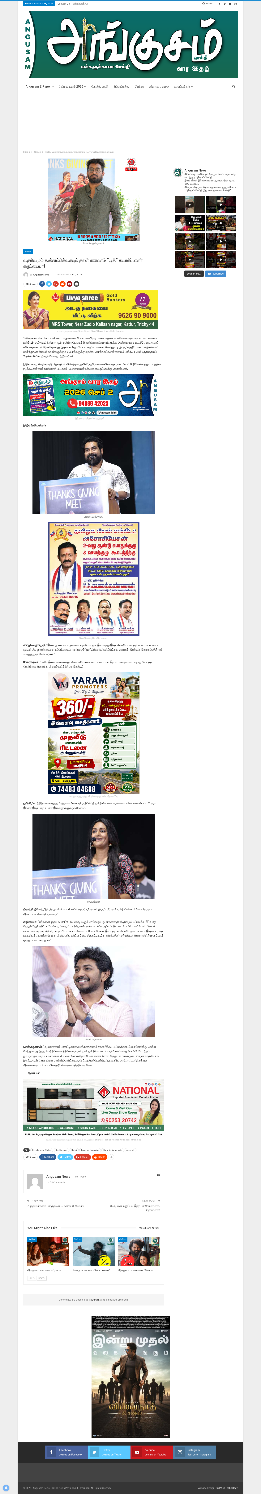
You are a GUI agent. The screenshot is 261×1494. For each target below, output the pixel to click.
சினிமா (139, 86)
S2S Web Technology (227, 1488)
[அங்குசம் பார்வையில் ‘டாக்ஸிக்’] (93, 1251)
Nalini (74, 1150)
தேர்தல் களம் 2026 (71, 86)
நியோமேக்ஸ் (121, 86)
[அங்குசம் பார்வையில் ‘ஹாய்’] (48, 1251)
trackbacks (94, 1299)
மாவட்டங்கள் (182, 86)
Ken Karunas (61, 1150)
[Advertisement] (130, 120)
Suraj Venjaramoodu (112, 1150)
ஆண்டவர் (130, 1150)
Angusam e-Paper (38, 86)
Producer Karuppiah (90, 1150)
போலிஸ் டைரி (99, 86)
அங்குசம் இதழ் (80, 3)
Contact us (64, 3)
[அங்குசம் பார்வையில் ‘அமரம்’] (139, 1251)
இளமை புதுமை (159, 86)
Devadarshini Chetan (41, 1150)
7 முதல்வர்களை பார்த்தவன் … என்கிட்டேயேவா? (55, 1206)
